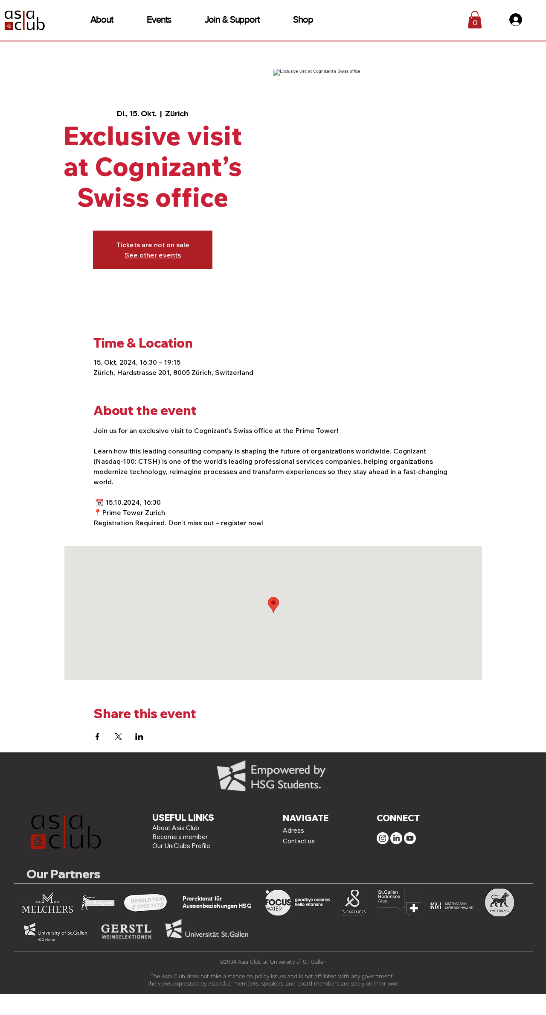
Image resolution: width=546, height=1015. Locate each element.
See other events (153, 255)
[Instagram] (383, 838)
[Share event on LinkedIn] (139, 736)
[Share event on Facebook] (97, 736)
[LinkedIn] (396, 838)
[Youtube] (410, 838)
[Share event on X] (118, 736)
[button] (102, 19)
